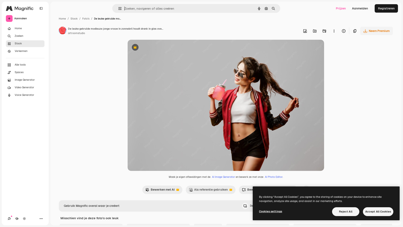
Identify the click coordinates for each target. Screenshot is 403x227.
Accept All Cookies (378, 211)
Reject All (345, 211)
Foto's (85, 18)
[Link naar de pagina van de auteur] (62, 31)
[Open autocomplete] (118, 8)
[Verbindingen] (9, 218)
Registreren (386, 8)
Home (62, 18)
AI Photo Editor (274, 177)
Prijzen (341, 8)
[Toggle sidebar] (41, 8)
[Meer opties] (334, 31)
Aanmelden (360, 8)
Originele (155, 48)
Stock (74, 18)
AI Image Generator (223, 177)
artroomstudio (76, 33)
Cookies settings (270, 211)
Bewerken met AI (160, 191)
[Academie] (16, 218)
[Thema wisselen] (24, 218)
